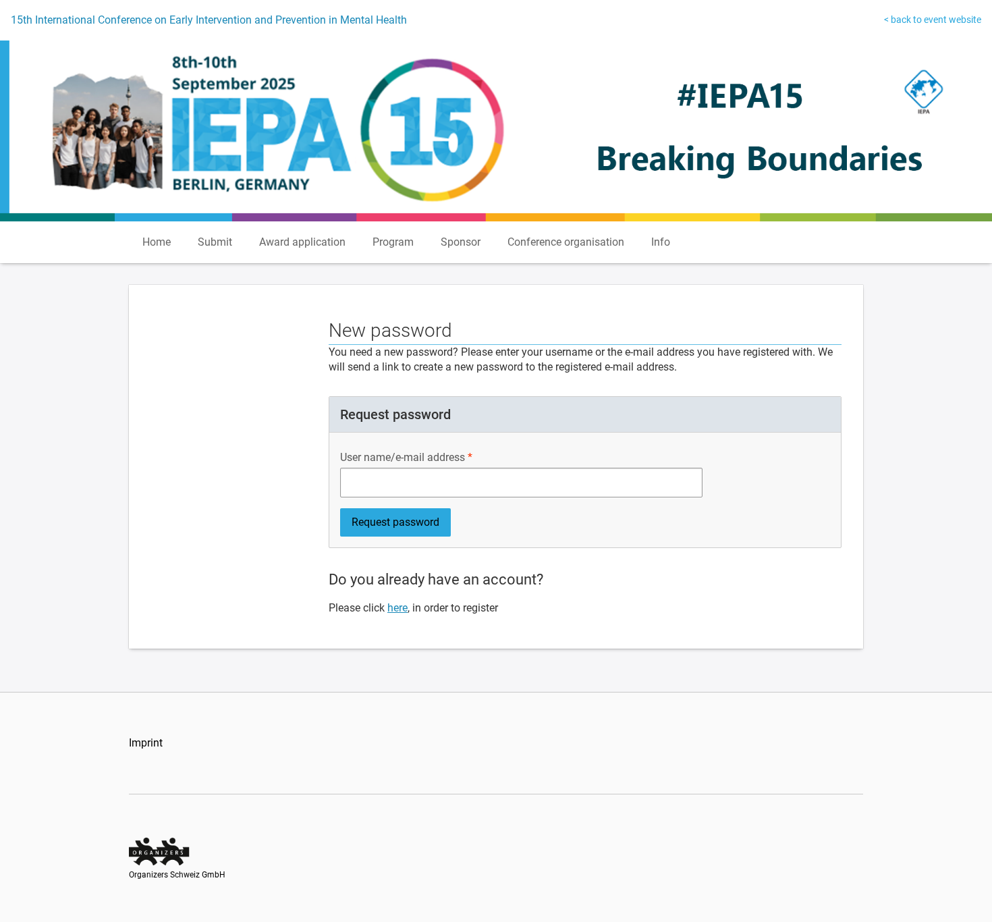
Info (660, 242)
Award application (302, 242)
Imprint (146, 742)
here (397, 607)
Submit (215, 242)
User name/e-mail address (402, 457)
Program (393, 242)
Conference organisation (565, 242)
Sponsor (460, 242)
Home (156, 242)
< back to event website (932, 19)
